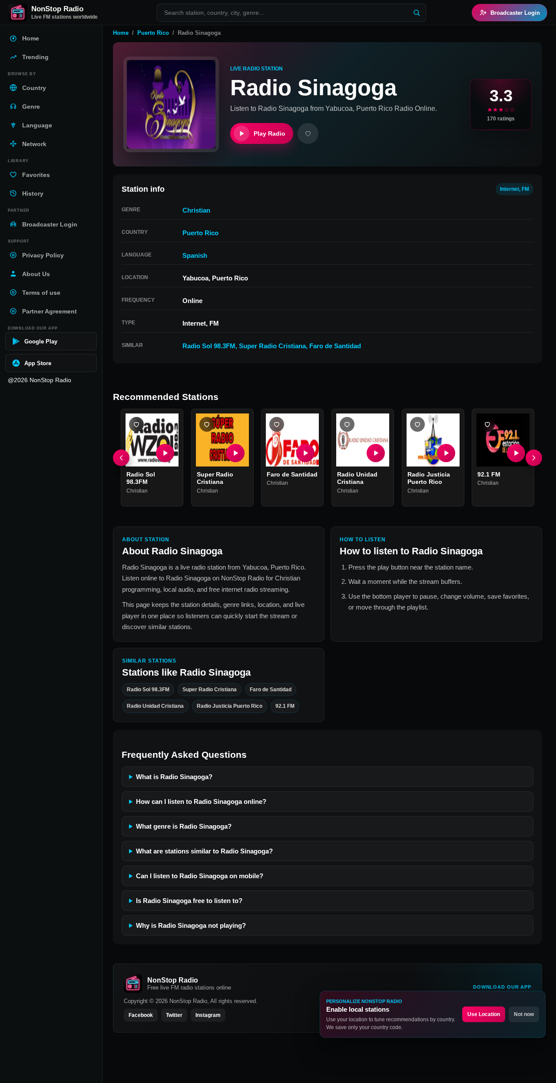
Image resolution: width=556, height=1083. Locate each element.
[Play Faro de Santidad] (305, 453)
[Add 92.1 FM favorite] (487, 424)
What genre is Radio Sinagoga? (184, 826)
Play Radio (269, 133)
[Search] (417, 13)
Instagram (208, 1015)
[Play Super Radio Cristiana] (235, 453)
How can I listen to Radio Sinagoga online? (201, 801)
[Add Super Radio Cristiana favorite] (206, 424)
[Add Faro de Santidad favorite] (276, 424)
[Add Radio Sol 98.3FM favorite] (136, 424)
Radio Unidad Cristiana (357, 478)
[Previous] (121, 458)
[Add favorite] (308, 133)
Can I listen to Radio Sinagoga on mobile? (199, 876)
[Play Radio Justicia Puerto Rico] (446, 453)
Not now (524, 1014)
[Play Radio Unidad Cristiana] (376, 453)
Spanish (194, 255)
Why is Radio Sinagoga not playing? (191, 925)
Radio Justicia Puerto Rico (428, 478)
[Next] (534, 458)
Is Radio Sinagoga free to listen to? (189, 900)
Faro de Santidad (335, 346)
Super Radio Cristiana (272, 346)
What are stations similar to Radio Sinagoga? (204, 851)
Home (121, 33)
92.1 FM (488, 474)
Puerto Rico (153, 33)
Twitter (174, 1015)
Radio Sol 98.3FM (208, 346)
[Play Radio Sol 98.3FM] (165, 453)
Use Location (483, 1014)
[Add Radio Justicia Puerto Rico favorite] (417, 424)
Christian (196, 210)
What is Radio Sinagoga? (174, 776)
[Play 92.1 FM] (516, 453)
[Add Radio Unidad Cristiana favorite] (347, 424)
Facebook (141, 1015)
